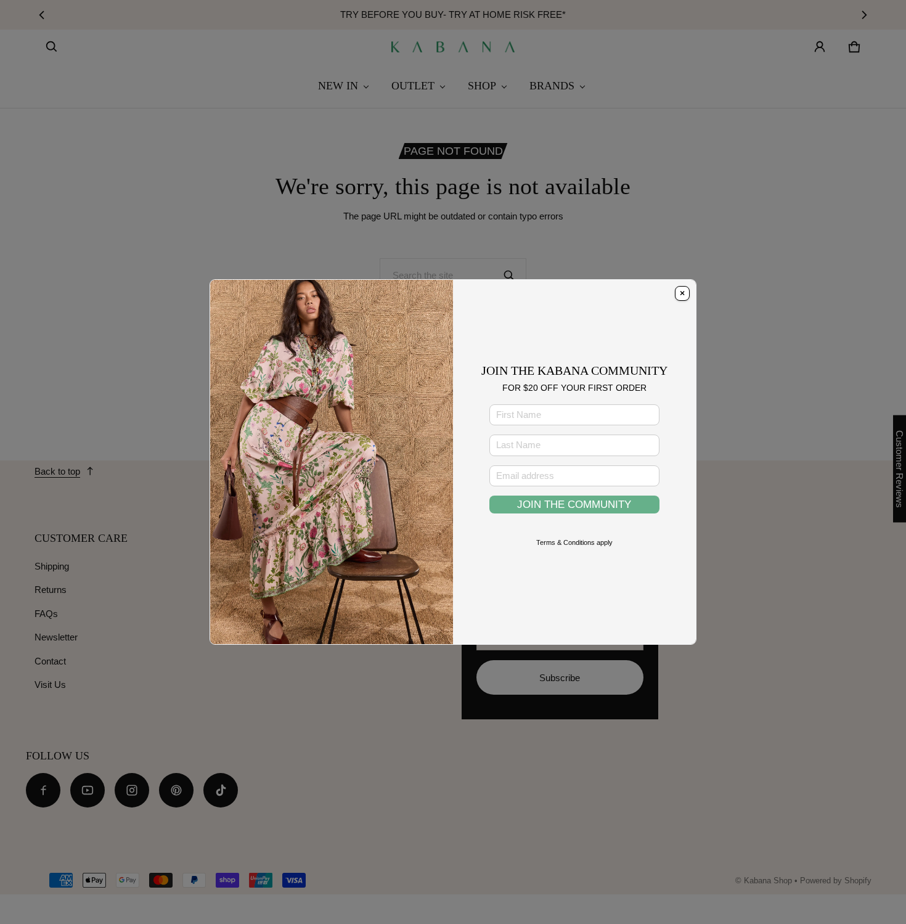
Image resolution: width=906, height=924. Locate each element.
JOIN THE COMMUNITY (574, 504)
